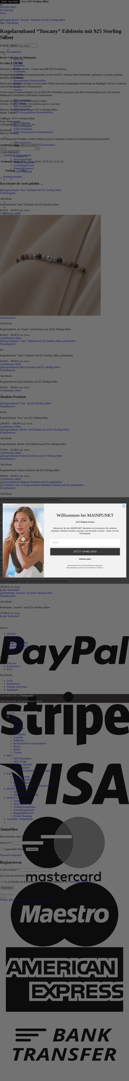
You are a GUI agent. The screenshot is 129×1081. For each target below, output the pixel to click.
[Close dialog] (123, 506)
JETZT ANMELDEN (85, 552)
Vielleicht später (85, 559)
